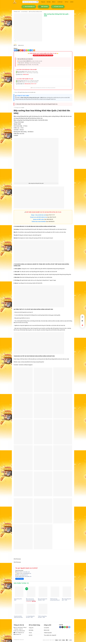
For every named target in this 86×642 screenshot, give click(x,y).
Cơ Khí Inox (60, 1)
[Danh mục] (82, 317)
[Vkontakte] (30, 50)
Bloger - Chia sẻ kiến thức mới (38, 215)
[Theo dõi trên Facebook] (60, 627)
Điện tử (53, 1)
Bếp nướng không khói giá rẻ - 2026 (66, 599)
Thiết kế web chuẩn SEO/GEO (39, 221)
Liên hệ (71, 1)
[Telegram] (32, 50)
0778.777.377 (33, 83)
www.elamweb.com (24, 574)
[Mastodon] (24, 50)
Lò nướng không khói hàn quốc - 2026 (30, 617)
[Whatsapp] (28, 50)
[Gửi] (37, 2)
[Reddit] (20, 50)
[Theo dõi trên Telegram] (69, 627)
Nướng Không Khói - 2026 (18, 599)
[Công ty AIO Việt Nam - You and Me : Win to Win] (17, 2)
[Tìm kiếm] (82, 321)
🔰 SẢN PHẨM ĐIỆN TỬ (28, 6)
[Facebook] (15, 50)
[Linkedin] (17, 50)
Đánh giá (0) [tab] (21, 45)
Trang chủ (43, 1)
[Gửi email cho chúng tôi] (62, 627)
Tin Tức (66, 1)
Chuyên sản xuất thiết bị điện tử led (38, 217)
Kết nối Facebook (19, 578)
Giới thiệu (49, 1)
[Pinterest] (22, 50)
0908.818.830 (26, 74)
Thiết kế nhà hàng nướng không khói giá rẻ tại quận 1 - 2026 (55, 600)
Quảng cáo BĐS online (38, 219)
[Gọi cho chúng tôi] (65, 627)
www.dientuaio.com (27, 573)
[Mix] (26, 50)
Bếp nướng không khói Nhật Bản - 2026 (42, 599)
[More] (34, 50)
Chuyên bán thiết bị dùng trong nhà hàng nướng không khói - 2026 (18, 618)
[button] (15, 40)
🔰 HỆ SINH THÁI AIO (58, 6)
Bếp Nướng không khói (35, 11)
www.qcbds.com (27, 576)
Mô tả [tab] (15, 45)
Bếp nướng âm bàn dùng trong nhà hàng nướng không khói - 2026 (30, 600)
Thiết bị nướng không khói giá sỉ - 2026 (42, 617)
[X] (18, 50)
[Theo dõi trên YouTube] (67, 627)
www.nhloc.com (26, 571)
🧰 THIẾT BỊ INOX (43, 6)
